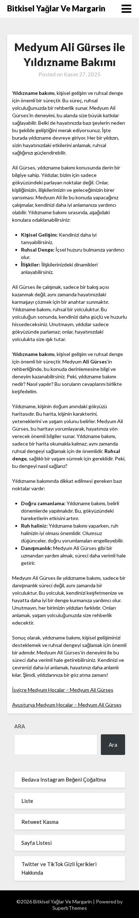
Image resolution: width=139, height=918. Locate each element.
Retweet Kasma (39, 822)
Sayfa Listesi (36, 842)
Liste (27, 801)
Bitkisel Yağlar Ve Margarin (56, 8)
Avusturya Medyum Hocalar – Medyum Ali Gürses (67, 705)
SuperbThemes (69, 908)
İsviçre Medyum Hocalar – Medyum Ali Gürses (62, 690)
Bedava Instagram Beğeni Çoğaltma (63, 779)
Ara (19, 726)
